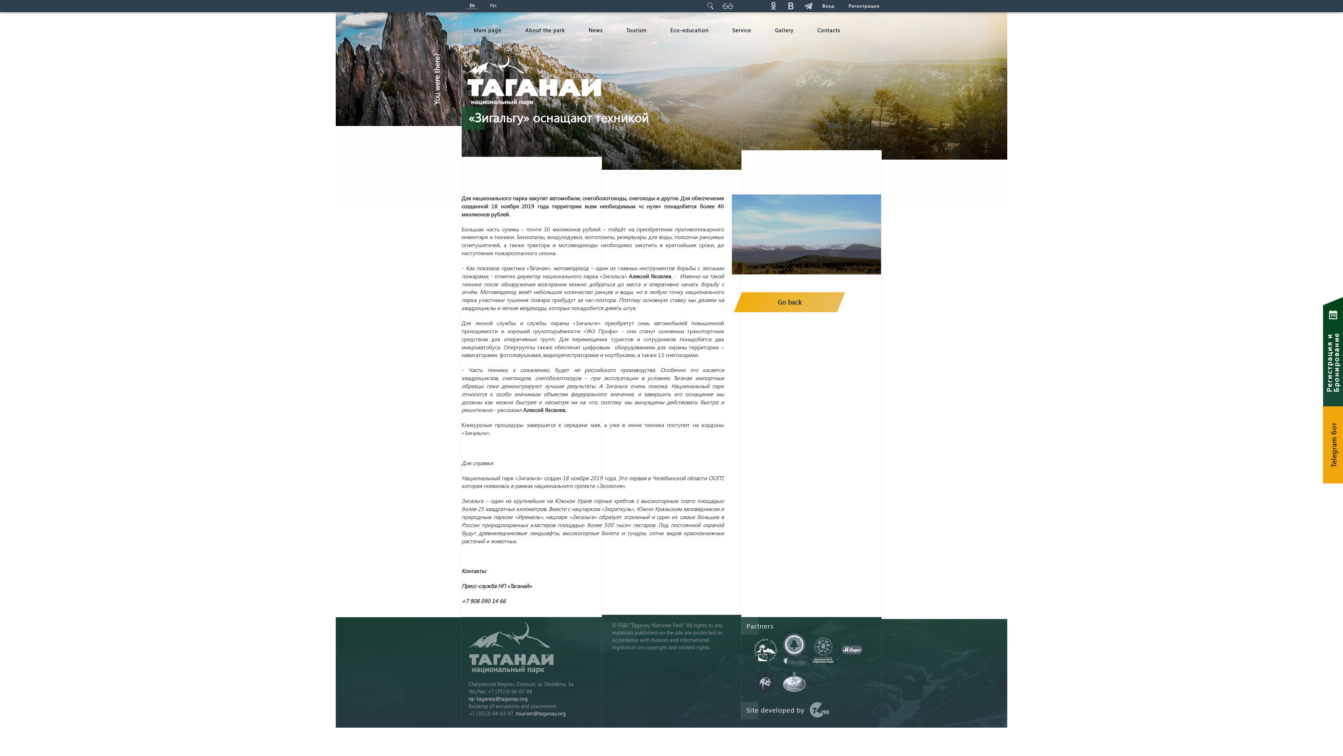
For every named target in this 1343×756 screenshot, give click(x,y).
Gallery (784, 30)
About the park (545, 30)
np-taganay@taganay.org (498, 698)
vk (791, 6)
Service (741, 30)
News (596, 30)
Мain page (488, 30)
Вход (828, 6)
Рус (493, 5)
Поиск (710, 6)
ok (773, 6)
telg (808, 6)
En (472, 5)
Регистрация (864, 6)
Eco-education (689, 30)
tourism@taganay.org (541, 713)
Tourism (636, 30)
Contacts (828, 30)
